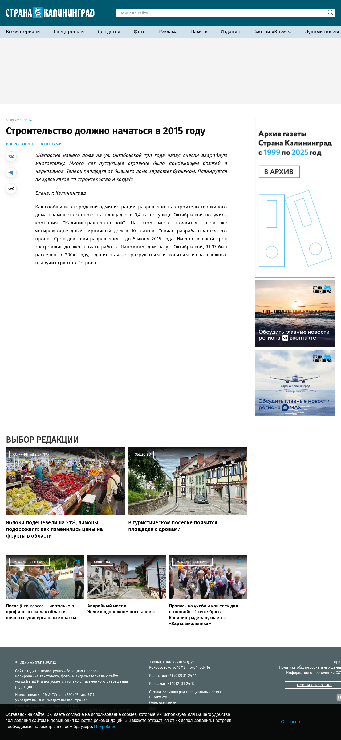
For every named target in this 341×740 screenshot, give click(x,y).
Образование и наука (29, 562)
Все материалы (23, 32)
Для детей (109, 32)
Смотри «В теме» (272, 32)
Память (199, 32)
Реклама (168, 32)
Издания (230, 32)
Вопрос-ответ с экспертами (34, 144)
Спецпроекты (69, 32)
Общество (143, 454)
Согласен (290, 721)
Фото (140, 32)
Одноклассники (162, 702)
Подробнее (105, 726)
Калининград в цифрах (31, 454)
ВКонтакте (158, 697)
